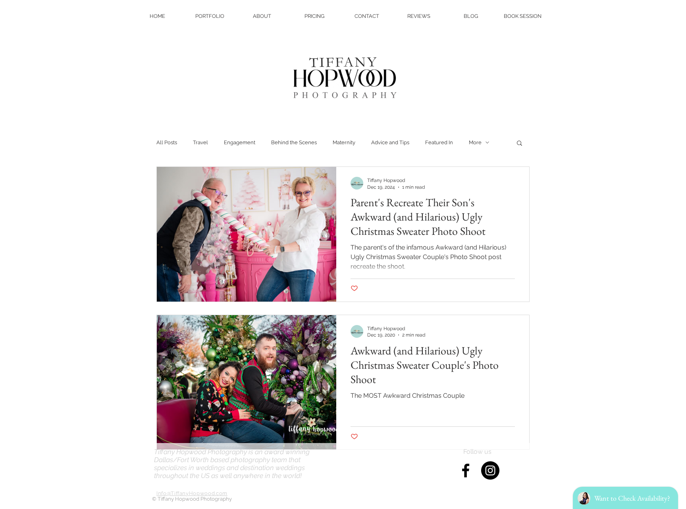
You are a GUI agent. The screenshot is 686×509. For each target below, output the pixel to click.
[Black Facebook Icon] (466, 470)
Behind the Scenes (294, 142)
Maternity (344, 142)
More (475, 142)
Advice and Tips (390, 142)
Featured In (439, 142)
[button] (519, 143)
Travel (200, 142)
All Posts (166, 142)
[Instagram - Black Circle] (490, 470)
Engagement (239, 142)
